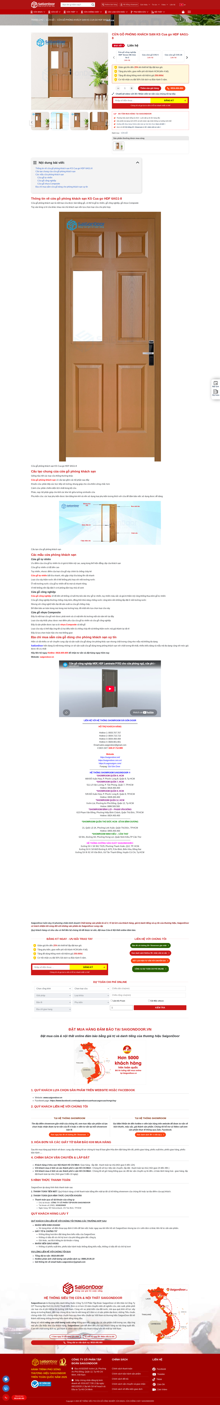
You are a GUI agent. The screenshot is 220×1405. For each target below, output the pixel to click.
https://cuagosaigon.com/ (110, 763)
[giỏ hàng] (183, 12)
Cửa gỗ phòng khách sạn (43, 480)
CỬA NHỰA (38, 12)
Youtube (161, 1374)
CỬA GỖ (54, 12)
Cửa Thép (71, 12)
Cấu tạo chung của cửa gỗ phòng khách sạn (55, 171)
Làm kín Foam (118, 1001)
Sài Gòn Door (114, 766)
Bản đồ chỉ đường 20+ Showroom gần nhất (149, 945)
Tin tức (154, 5)
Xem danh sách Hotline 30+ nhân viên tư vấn (149, 953)
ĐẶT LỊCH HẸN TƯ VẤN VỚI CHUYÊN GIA (149, 961)
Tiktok (159, 1379)
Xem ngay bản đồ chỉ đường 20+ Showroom (68, 1135)
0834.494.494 (177, 88)
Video (163, 5)
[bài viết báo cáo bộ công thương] (49, 1384)
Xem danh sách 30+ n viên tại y (149, 1135)
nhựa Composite (68, 625)
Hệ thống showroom (130, 4)
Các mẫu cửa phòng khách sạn (50, 174)
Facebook (161, 1369)
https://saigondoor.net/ (110, 757)
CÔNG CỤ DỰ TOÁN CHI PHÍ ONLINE (149, 969)
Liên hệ (172, 5)
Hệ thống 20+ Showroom (134, 127)
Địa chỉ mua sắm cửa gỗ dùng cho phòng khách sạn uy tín (62, 187)
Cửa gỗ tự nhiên (44, 177)
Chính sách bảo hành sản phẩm (126, 1374)
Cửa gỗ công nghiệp (46, 181)
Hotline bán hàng (111, 4)
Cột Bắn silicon (157, 1001)
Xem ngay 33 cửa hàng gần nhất (66, 1337)
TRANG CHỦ (37, 20)
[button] (6, 1379)
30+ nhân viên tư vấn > (153, 127)
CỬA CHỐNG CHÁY (91, 12)
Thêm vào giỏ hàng (149, 88)
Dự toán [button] (215, 395)
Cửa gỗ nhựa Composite (48, 184)
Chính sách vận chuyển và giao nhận (128, 1384)
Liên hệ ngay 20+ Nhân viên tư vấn (100, 1337)
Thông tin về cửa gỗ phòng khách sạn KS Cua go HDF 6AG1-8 (64, 168)
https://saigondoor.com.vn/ (110, 760)
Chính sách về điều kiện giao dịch (127, 1389)
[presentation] (32, 122)
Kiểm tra (160, 1008)
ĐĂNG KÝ (169, 100)
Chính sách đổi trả (120, 1379)
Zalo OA (161, 1384)
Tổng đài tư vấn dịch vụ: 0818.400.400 (84, 1342)
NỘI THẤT (158, 12)
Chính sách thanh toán (122, 1369)
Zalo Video (162, 1389)
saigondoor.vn (47, 657)
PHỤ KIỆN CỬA (140, 12)
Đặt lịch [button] (215, 386)
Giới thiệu (144, 5)
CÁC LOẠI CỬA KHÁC (116, 12)
